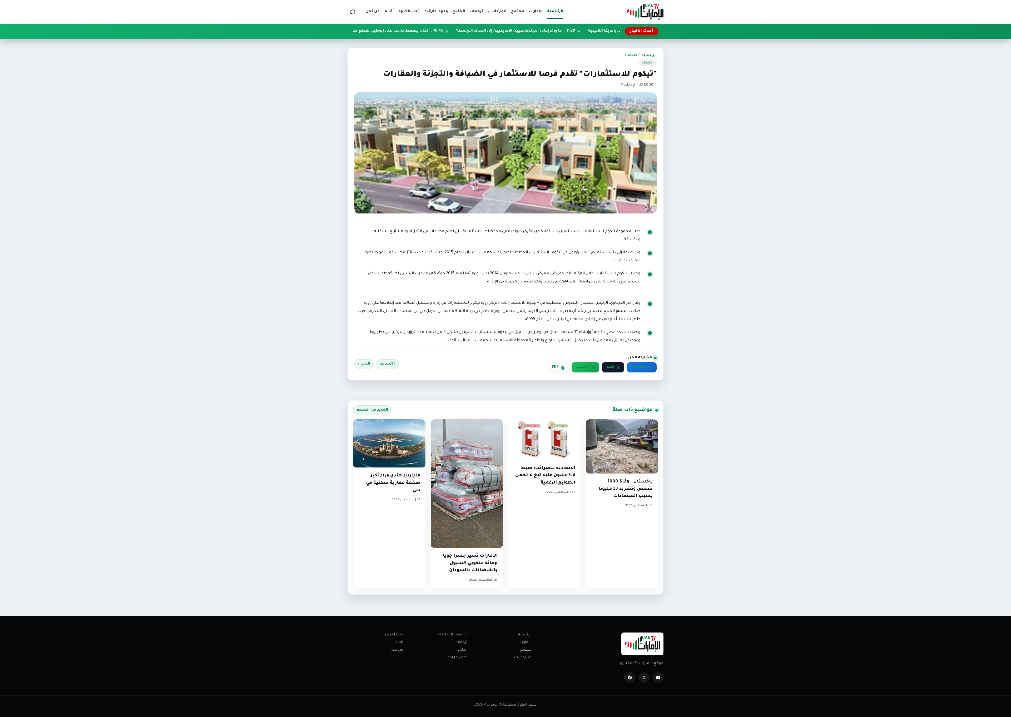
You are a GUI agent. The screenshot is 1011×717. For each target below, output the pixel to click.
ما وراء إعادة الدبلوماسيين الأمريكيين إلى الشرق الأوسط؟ (566, 31)
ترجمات (461, 642)
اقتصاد (631, 55)
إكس (610, 367)
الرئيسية (649, 55)
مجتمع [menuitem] (517, 11)
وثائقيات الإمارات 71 (452, 635)
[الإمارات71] (645, 12)
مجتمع (525, 650)
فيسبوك (639, 367)
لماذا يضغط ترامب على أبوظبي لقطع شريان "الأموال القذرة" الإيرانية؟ (422, 31)
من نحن (396, 650)
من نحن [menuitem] (372, 11)
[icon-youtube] (658, 677)
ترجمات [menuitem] (476, 11)
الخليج (462, 650)
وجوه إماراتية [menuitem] (436, 11)
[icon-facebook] (630, 677)
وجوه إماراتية (457, 658)
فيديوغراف (522, 658)
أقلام (399, 642)
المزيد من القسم (372, 410)
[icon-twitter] (644, 677)
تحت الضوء (394, 635)
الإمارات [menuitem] (535, 11)
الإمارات (525, 642)
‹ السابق (387, 364)
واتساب (582, 367)
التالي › (364, 364)
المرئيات (497, 11)
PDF (555, 367)
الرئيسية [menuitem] (555, 11)
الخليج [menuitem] (459, 11)
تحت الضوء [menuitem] (409, 11)
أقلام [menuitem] (389, 11)
